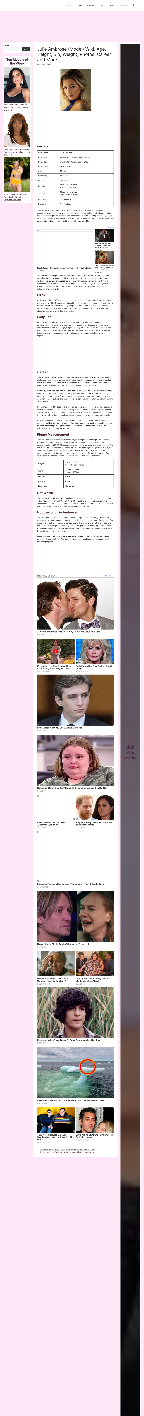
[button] (133, 5)
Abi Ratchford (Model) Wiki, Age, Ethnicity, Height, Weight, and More (17, 107)
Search (26, 49)
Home (70, 5)
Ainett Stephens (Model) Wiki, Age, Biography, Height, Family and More (17, 152)
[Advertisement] (63, 25)
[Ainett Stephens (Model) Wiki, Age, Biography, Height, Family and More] (17, 130)
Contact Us (102, 5)
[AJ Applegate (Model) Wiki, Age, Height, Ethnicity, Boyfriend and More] (17, 175)
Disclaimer (124, 5)
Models (80, 5)
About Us (90, 5)
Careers (113, 5)
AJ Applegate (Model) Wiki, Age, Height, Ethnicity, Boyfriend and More (15, 197)
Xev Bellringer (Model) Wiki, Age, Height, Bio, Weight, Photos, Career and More (67, 1152)
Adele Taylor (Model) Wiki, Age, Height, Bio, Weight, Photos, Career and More (67, 1150)
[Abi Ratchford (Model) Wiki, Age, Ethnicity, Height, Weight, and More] (17, 85)
